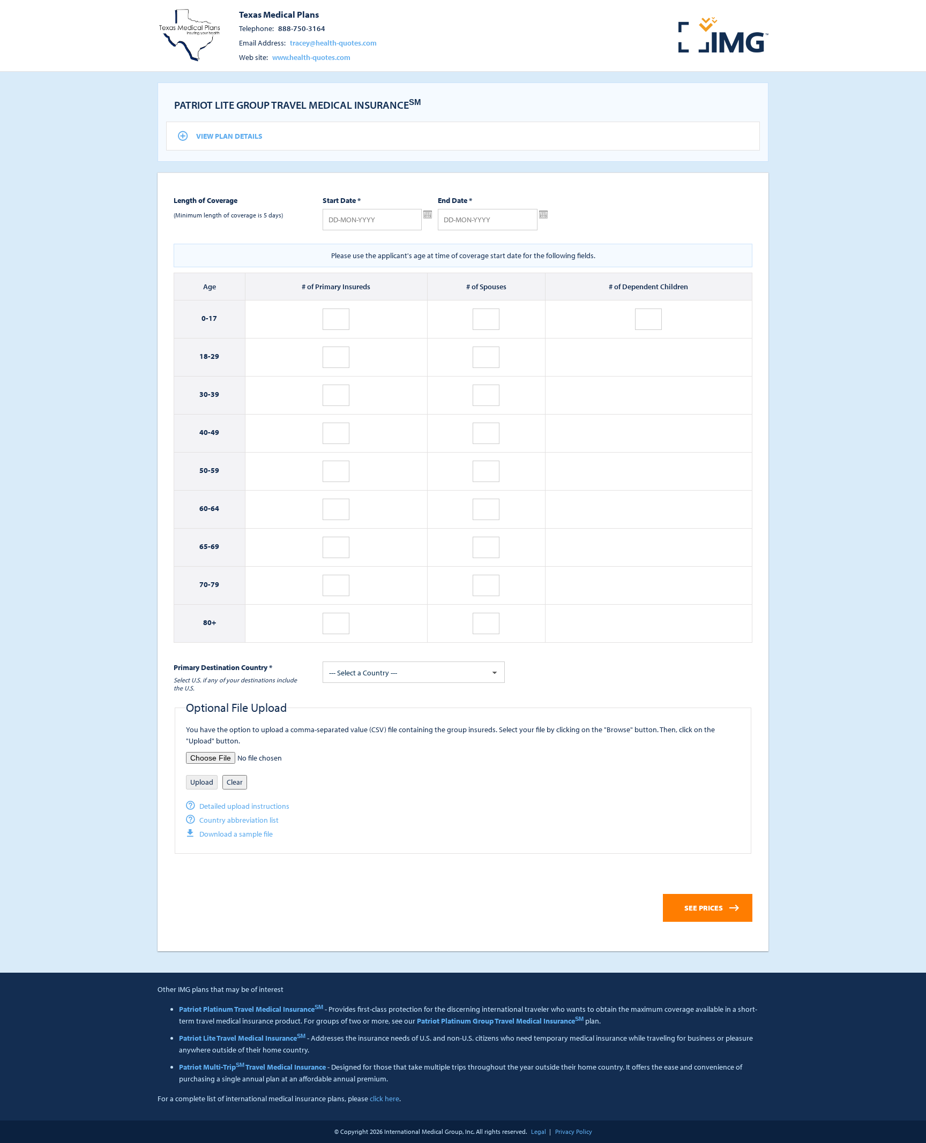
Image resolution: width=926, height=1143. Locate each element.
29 (215, 356)
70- (205, 584)
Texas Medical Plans (279, 14)
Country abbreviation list (239, 820)
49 (215, 432)
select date (427, 214)
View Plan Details (229, 136)
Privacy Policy (573, 1131)
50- (205, 470)
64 (215, 508)
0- (204, 318)
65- (205, 546)
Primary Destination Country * (223, 667)
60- (205, 508)
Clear (235, 782)
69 (215, 546)
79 (215, 584)
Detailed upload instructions (244, 806)
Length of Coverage (205, 200)
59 (215, 470)
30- (205, 394)
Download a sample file (236, 834)
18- (205, 356)
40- (205, 432)
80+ (209, 622)
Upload (201, 782)
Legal (538, 1131)
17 (212, 318)
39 (215, 394)
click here (384, 1098)
